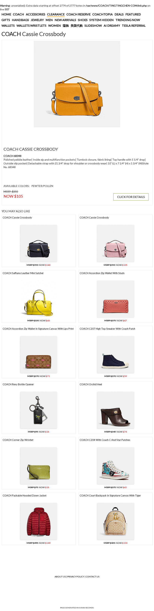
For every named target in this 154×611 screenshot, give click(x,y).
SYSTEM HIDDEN (101, 20)
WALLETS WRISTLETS (31, 25)
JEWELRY (37, 20)
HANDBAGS (20, 20)
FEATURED (133, 14)
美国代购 (77, 25)
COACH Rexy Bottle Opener (18, 384)
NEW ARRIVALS (65, 20)
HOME (6, 14)
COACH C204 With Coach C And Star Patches (105, 439)
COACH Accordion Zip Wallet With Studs (102, 273)
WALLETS (8, 25)
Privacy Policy (75, 576)
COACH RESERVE (78, 14)
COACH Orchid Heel (91, 384)
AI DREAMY (112, 25)
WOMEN (54, 25)
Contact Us (92, 576)
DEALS (119, 14)
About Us (60, 576)
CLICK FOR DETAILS (131, 197)
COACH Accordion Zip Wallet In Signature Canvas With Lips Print (38, 328)
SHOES (83, 20)
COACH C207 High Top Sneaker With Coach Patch (107, 328)
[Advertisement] (71, 134)
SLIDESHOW (93, 25)
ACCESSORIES (35, 14)
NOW (38, 265)
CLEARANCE (56, 14)
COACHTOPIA (102, 14)
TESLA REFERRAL (134, 25)
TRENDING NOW (128, 20)
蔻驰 (66, 25)
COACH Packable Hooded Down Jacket (24, 495)
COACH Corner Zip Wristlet (18, 439)
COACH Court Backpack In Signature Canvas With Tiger (110, 495)
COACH (18, 14)
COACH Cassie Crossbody (17, 217)
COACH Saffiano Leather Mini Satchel (23, 273)
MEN (49, 20)
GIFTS (6, 20)
